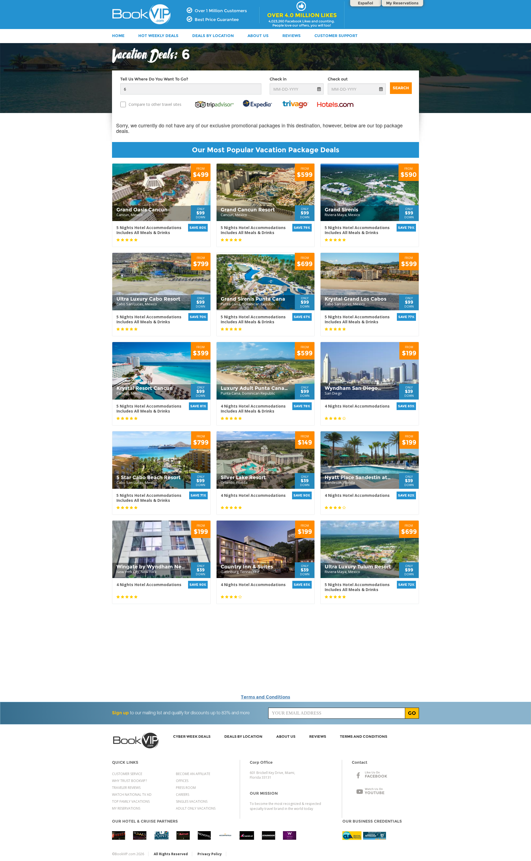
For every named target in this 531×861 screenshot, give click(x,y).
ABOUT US (258, 35)
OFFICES (182, 780)
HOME (118, 35)
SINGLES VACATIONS (191, 801)
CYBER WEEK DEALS (191, 736)
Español (365, 3)
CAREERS (182, 794)
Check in (278, 79)
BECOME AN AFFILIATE (193, 773)
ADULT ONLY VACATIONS (195, 808)
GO (412, 713)
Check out (338, 79)
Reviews (291, 35)
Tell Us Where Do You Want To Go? (154, 79)
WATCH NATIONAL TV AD (132, 794)
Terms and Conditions (265, 697)
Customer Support (336, 35)
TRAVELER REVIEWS (126, 787)
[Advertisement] (470, 203)
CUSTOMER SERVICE (127, 773)
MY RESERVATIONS (126, 808)
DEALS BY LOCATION (213, 35)
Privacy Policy (209, 854)
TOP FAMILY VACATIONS (131, 801)
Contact (359, 762)
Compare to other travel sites (155, 104)
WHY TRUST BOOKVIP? (129, 780)
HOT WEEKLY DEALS (158, 35)
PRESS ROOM (186, 787)
